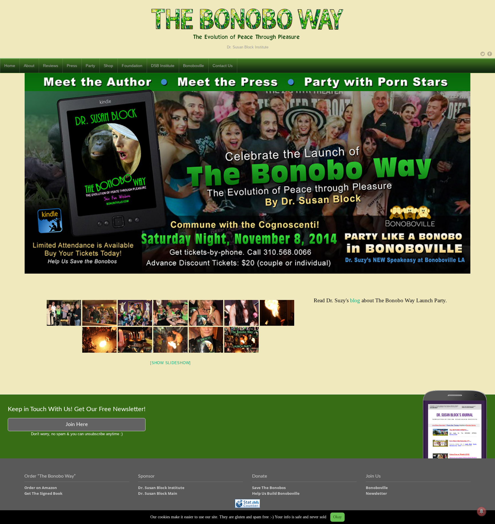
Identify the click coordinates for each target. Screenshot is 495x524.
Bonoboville (193, 65)
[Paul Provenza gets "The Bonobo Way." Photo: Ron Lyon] (206, 340)
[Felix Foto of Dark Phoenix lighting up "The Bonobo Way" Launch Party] (99, 340)
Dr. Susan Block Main (157, 493)
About (29, 65)
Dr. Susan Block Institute (161, 487)
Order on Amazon (40, 487)
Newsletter (376, 493)
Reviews (50, 65)
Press (72, 65)
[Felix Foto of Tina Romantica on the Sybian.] (241, 313)
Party (90, 65)
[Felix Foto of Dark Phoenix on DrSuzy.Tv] (277, 313)
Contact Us (223, 65)
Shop (108, 65)
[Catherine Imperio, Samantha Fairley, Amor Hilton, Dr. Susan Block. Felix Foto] (170, 313)
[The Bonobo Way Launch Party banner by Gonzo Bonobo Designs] (241, 340)
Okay (337, 517)
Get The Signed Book (43, 493)
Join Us (373, 476)
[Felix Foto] (135, 340)
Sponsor (146, 476)
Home (9, 65)
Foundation (132, 65)
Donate (259, 476)
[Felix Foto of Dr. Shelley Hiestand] (206, 313)
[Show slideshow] (170, 363)
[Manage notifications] (481, 511)
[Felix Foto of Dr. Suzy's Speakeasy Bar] (99, 313)
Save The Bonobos (269, 487)
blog (355, 300)
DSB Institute (162, 65)
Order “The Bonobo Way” (50, 476)
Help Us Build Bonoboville (276, 493)
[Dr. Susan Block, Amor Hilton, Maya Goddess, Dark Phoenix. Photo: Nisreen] (170, 340)
